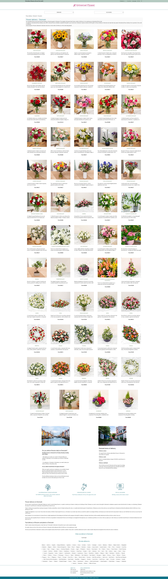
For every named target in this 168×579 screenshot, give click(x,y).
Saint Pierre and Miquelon (121, 557)
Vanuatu (74, 563)
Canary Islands (95, 547)
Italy (106, 551)
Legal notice (82, 569)
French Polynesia (122, 549)
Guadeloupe (66, 551)
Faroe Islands (94, 549)
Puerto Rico (70, 557)
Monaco (55, 555)
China (113, 547)
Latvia (56, 553)
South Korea (101, 559)
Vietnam (85, 563)
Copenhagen (84, 537)
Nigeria (104, 555)
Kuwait (45, 553)
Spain (107, 559)
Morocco (67, 555)
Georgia (45, 551)
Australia (84, 545)
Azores (99, 545)
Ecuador (72, 549)
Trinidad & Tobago (62, 561)
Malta (107, 553)
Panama (123, 555)
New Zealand (92, 555)
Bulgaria (78, 547)
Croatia (44, 549)
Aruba (79, 545)
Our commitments (74, 571)
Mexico (44, 555)
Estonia (88, 549)
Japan (115, 551)
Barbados (44, 547)
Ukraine (86, 561)
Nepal (72, 555)
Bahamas (105, 545)
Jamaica (110, 551)
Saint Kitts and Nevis (96, 557)
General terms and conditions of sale (87, 571)
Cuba (48, 549)
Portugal (64, 557)
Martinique (112, 553)
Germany (50, 551)
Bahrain (110, 545)
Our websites (73, 572)
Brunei (73, 547)
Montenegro (60, 555)
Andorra (48, 545)
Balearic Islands (116, 545)
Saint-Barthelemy (62, 559)
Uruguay (118, 561)
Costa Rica (124, 547)
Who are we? (73, 569)
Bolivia (54, 547)
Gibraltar (55, 551)
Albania (43, 545)
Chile (109, 547)
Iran (99, 551)
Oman (113, 555)
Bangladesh (124, 545)
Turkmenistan (80, 561)
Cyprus (57, 549)
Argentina (68, 545)
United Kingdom (103, 561)
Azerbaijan (94, 545)
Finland (103, 549)
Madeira (96, 553)
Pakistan (118, 555)
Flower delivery (29, 16)
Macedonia (91, 553)
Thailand (55, 561)
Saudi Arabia (70, 559)
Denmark (35, 16)
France (108, 549)
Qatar (76, 557)
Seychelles (77, 559)
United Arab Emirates (94, 561)
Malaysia (102, 553)
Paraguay (44, 557)
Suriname (118, 559)
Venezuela (80, 563)
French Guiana (114, 549)
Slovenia (88, 559)
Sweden (123, 559)
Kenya (124, 551)
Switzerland (44, 561)
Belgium (49, 547)
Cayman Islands (103, 547)
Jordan (119, 551)
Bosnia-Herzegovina (62, 547)
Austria (88, 545)
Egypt (77, 549)
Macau (85, 553)
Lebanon (61, 553)
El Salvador (82, 549)
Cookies (81, 574)
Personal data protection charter (87, 572)
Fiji (99, 549)
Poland (59, 557)
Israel (102, 551)
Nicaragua (99, 555)
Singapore (83, 559)
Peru (49, 557)
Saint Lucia (105, 557)
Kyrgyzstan (50, 553)
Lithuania (74, 553)
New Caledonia (85, 555)
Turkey (74, 561)
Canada (88, 547)
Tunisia (69, 561)
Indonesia (94, 551)
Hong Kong (79, 551)
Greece (60, 551)
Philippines (54, 557)
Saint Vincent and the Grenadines (50, 559)
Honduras (73, 551)
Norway (109, 555)
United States (111, 561)
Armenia (74, 545)
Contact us (122, 1)
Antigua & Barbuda (61, 545)
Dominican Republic (65, 549)
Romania (88, 557)
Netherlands (77, 555)
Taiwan (50, 561)
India (89, 551)
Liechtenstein (67, 553)
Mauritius (118, 553)
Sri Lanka (112, 559)
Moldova (50, 555)
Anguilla (53, 545)
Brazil (69, 547)
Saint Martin (111, 557)
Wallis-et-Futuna (92, 563)
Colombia (118, 547)
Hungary (85, 551)
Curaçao (53, 549)
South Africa (95, 559)
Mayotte (123, 553)
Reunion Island (82, 557)
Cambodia (83, 547)
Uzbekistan (124, 561)
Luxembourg (80, 553)
